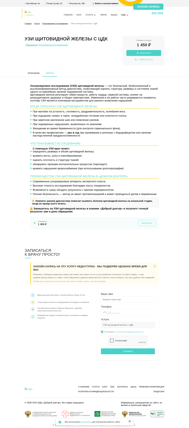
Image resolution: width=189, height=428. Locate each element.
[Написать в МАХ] (135, 13)
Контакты (122, 387)
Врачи (104, 15)
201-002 (157, 13)
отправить (128, 351)
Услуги (96, 387)
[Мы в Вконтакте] (145, 13)
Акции (114, 15)
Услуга (105, 319)
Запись (50, 73)
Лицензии (159, 391)
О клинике (83, 387)
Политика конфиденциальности (96, 391)
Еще (123, 15)
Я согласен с (124, 332)
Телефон (106, 306)
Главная (68, 15)
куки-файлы (86, 422)
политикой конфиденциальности (129, 332)
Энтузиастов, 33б (77, 3)
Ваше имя (107, 294)
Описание (34, 73)
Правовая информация (151, 387)
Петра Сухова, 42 (54, 3)
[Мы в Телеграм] (140, 13)
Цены (133, 387)
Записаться (146, 223)
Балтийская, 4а (33, 3)
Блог (79, 15)
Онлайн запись (148, 6)
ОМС (112, 387)
